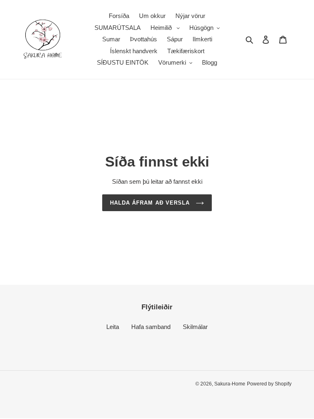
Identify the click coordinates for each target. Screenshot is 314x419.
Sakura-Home (229, 384)
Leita (112, 326)
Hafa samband (150, 326)
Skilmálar (195, 326)
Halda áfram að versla (151, 203)
